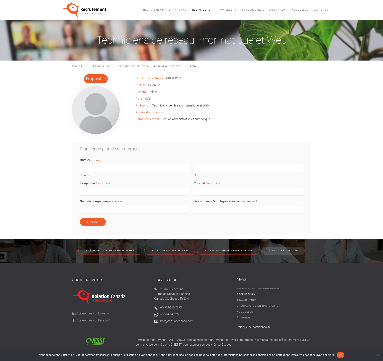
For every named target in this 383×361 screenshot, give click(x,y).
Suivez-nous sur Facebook (94, 320)
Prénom (85, 175)
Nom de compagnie (101, 201)
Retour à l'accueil (285, 250)
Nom (197, 175)
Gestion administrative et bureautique (185, 119)
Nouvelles (300, 9)
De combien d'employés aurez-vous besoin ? (226, 201)
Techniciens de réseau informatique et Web (191, 40)
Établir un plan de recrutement (113, 250)
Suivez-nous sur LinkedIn (93, 313)
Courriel (207, 183)
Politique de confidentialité (254, 327)
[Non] (378, 355)
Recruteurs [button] (201, 9)
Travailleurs (226, 9)
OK (341, 354)
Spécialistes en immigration (258, 305)
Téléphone (95, 183)
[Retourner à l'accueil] (85, 10)
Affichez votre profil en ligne (230, 250)
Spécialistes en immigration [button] (264, 9)
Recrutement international (164, 9)
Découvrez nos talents (172, 250)
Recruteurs (246, 294)
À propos (321, 9)
